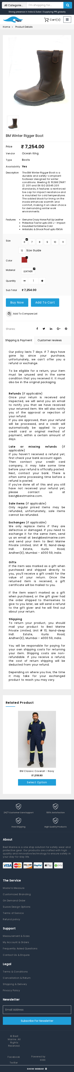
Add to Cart (45, 302)
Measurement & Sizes (16, 936)
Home (6, 26)
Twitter (14, 1062)
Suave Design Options (17, 906)
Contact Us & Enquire (16, 955)
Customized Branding (17, 894)
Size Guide (33, 250)
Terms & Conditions (15, 971)
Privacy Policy (11, 990)
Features (11, 219)
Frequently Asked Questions (20, 948)
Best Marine (13, 1037)
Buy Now (17, 302)
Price (9, 146)
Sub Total (11, 290)
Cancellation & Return (17, 977)
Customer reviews (50, 340)
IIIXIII (43, 1060)
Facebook (14, 1057)
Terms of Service (13, 913)
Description (12, 172)
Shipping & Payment (18, 340)
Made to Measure (13, 888)
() (55, 20)
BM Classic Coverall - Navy (37, 771)
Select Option (37, 782)
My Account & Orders (16, 942)
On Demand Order (14, 900)
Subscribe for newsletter (37, 1021)
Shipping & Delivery (15, 984)
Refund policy (11, 919)
